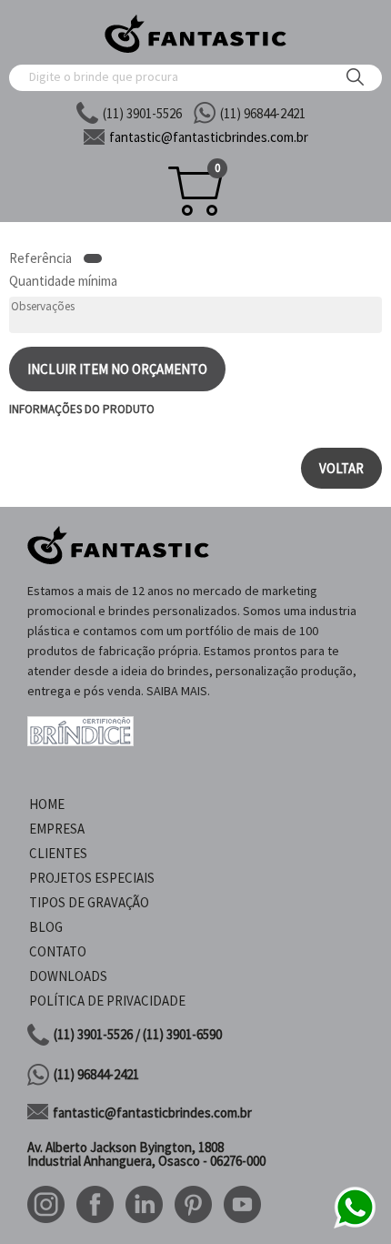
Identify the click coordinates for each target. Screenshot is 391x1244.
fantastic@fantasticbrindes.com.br (152, 1112)
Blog (46, 927)
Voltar (341, 468)
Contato (57, 951)
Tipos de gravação (89, 902)
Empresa (57, 828)
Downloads (68, 976)
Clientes (58, 853)
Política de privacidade (107, 1000)
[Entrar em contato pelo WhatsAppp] (354, 1225)
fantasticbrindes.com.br (208, 137)
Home (47, 804)
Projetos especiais (92, 877)
